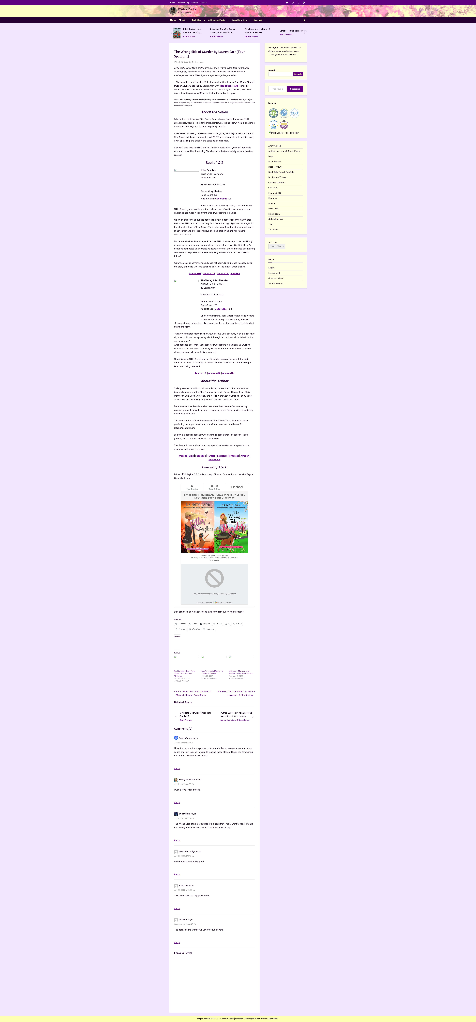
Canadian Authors (277, 182)
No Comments (198, 62)
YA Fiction (273, 229)
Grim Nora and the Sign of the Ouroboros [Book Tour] (235, 714)
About (182, 20)
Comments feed (275, 278)
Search (272, 70)
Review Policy (183, 2)
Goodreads (221, 198)
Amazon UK (223, 273)
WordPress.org (275, 283)
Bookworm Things (277, 177)
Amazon (244, 456)
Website (183, 456)
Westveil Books (187, 9)
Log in (271, 267)
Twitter (211, 456)
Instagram (222, 456)
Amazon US (195, 273)
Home (172, 2)
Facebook (200, 456)
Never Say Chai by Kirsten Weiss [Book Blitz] (195, 714)
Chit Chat (272, 187)
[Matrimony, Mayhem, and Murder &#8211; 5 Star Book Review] (241, 663)
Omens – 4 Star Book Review (223, 31)
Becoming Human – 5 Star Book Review (257, 31)
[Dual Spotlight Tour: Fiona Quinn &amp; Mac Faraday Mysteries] (186, 663)
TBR (270, 224)
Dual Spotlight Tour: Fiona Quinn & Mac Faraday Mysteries (184, 673)
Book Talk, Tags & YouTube (281, 172)
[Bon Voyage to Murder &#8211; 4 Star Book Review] (214, 663)
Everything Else (239, 20)
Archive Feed (274, 146)
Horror (271, 203)
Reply (177, 768)
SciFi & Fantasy (275, 219)
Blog (191, 456)
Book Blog (196, 20)
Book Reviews (182, 36)
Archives (272, 242)
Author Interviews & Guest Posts (284, 151)
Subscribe (295, 89)
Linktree (195, 2)
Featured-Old (274, 193)
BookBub (235, 273)
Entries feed (274, 273)
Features (272, 198)
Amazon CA (209, 273)
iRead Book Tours (229, 86)
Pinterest (234, 456)
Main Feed (273, 208)
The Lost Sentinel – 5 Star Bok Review (292, 31)
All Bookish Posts (216, 20)
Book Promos (186, 720)
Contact (204, 2)
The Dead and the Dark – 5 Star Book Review (188, 31)
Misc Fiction (274, 214)
